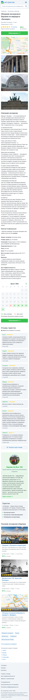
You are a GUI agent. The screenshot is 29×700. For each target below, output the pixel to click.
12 (10, 298)
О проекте (3, 665)
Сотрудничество (5, 682)
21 (18, 301)
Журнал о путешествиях (7, 678)
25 (7, 305)
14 (18, 298)
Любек (4, 650)
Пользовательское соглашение (9, 684)
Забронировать (14, 33)
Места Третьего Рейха (7, 639)
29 (22, 305)
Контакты (3, 670)
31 (3, 309)
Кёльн (4, 659)
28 (18, 305)
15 (22, 298)
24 (3, 305)
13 (14, 298)
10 (3, 298)
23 (26, 301)
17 (3, 301)
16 (26, 298)
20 (14, 301)
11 (7, 298)
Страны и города (5, 673)
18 (7, 301)
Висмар (4, 652)
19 (10, 301)
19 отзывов (14, 27)
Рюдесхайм (5, 657)
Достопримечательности (8, 676)
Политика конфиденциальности (9, 687)
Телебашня (13, 636)
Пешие (17, 633)
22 (22, 301)
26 (10, 305)
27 (14, 305)
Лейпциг (4, 655)
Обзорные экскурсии (7, 633)
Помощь (3, 668)
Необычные (5, 636)
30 (26, 305)
